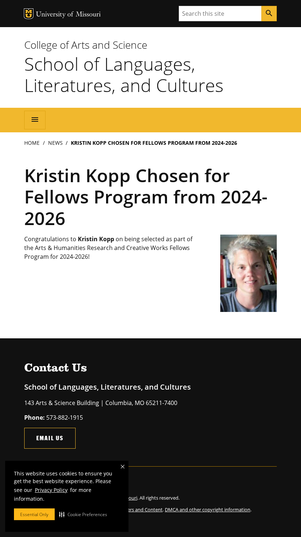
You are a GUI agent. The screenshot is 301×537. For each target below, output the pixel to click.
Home (32, 142)
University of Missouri (68, 15)
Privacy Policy (51, 489)
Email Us (50, 437)
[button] (83, 514)
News (55, 142)
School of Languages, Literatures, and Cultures (124, 75)
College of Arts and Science (85, 45)
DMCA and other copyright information (207, 509)
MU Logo (28, 13)
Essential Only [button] (34, 514)
